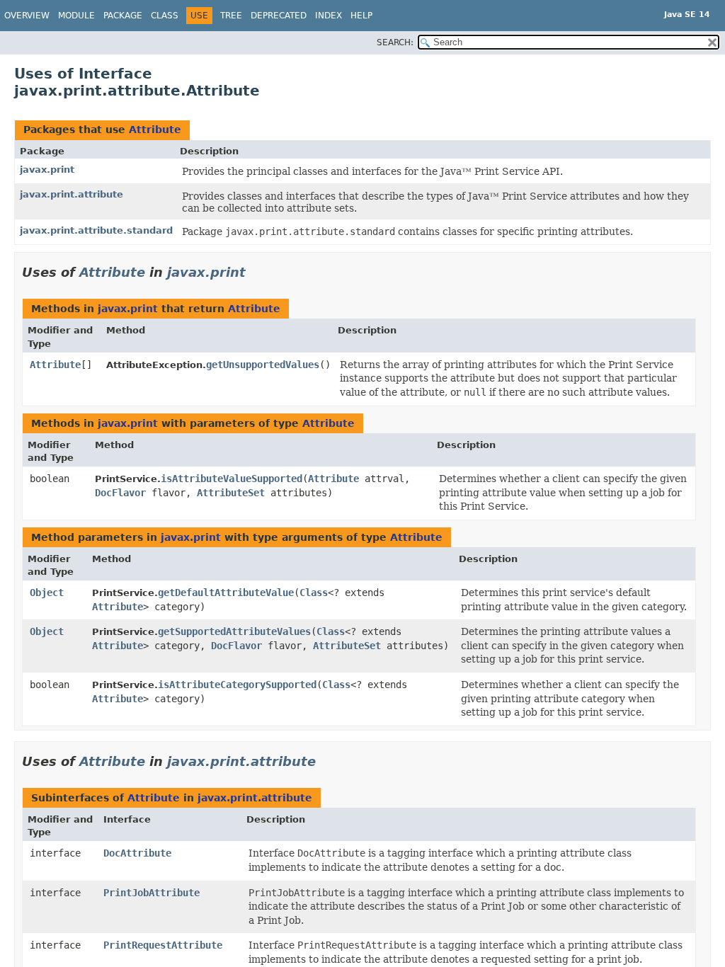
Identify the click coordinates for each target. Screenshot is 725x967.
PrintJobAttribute (151, 892)
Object (47, 592)
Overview (27, 16)
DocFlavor (120, 492)
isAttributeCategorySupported (237, 684)
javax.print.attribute (71, 194)
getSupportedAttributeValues (234, 631)
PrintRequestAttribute (162, 945)
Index (328, 16)
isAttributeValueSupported (231, 478)
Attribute (155, 129)
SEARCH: (395, 42)
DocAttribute (137, 853)
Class (164, 16)
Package (122, 16)
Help (361, 16)
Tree (231, 16)
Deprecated (279, 16)
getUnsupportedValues (262, 364)
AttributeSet (231, 492)
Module (76, 16)
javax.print (47, 169)
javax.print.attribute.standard (96, 230)
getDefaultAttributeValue (226, 592)
